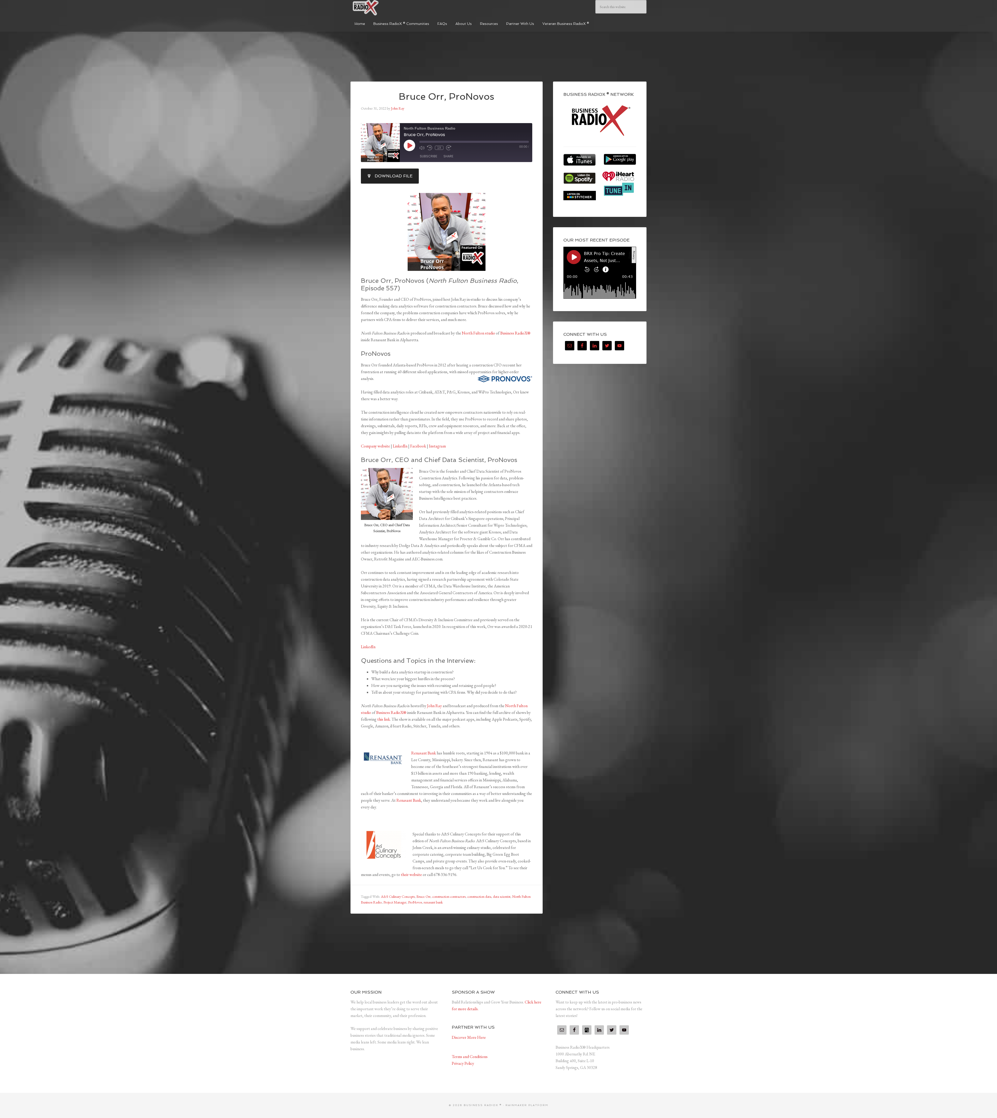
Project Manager (394, 902)
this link (383, 719)
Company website (375, 446)
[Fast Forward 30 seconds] (448, 147)
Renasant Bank (423, 753)
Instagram (437, 446)
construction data (479, 896)
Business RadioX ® (389, 8)
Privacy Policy (463, 1063)
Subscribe (428, 156)
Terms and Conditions (470, 1056)
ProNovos (415, 902)
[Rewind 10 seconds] (429, 147)
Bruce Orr (423, 896)
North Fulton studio (478, 333)
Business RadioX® (515, 333)
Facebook (418, 446)
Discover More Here (469, 1037)
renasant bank (433, 902)
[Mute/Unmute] (422, 147)
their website (411, 874)
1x (439, 148)
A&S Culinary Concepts (398, 896)
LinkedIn (400, 446)
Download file (394, 175)
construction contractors (449, 896)
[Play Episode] (409, 145)
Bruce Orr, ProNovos (446, 96)
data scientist (501, 896)
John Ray (434, 705)
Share (448, 156)
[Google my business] (586, 1030)
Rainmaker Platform (527, 1105)
